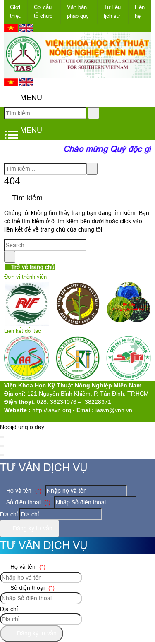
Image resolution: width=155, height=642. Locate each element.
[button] (10, 97)
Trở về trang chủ (32, 267)
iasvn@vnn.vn (113, 410)
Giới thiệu (15, 11)
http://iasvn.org (51, 410)
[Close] (2, 437)
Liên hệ (140, 11)
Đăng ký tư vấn (31, 528)
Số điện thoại (27, 502)
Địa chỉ (9, 514)
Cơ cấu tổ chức (43, 11)
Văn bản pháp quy (78, 11)
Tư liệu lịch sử (112, 11)
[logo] (77, 73)
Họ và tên (23, 490)
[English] (26, 30)
